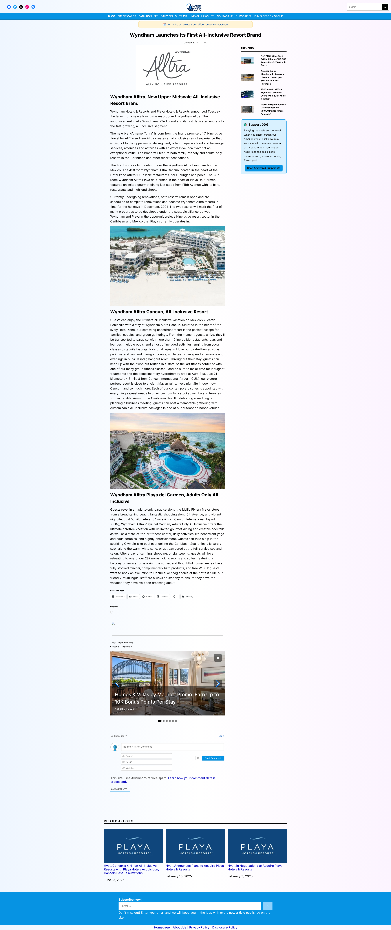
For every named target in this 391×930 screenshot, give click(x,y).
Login (221, 736)
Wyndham (127, 646)
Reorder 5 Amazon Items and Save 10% (160, 702)
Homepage (162, 927)
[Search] (385, 7)
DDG (205, 42)
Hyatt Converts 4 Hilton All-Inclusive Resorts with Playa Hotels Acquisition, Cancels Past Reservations (131, 869)
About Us (179, 927)
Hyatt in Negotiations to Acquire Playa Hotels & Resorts (255, 867)
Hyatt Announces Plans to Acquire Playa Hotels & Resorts (195, 867)
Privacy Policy (199, 927)
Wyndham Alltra (125, 642)
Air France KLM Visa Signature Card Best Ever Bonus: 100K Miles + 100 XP (273, 94)
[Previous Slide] (117, 683)
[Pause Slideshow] (218, 658)
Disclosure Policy (224, 927)
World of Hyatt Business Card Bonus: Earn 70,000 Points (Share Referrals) (273, 109)
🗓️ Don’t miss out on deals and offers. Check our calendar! (195, 24)
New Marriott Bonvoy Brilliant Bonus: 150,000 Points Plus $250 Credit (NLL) (273, 61)
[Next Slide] (218, 683)
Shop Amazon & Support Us (263, 167)
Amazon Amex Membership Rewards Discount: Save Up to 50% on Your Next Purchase (272, 77)
